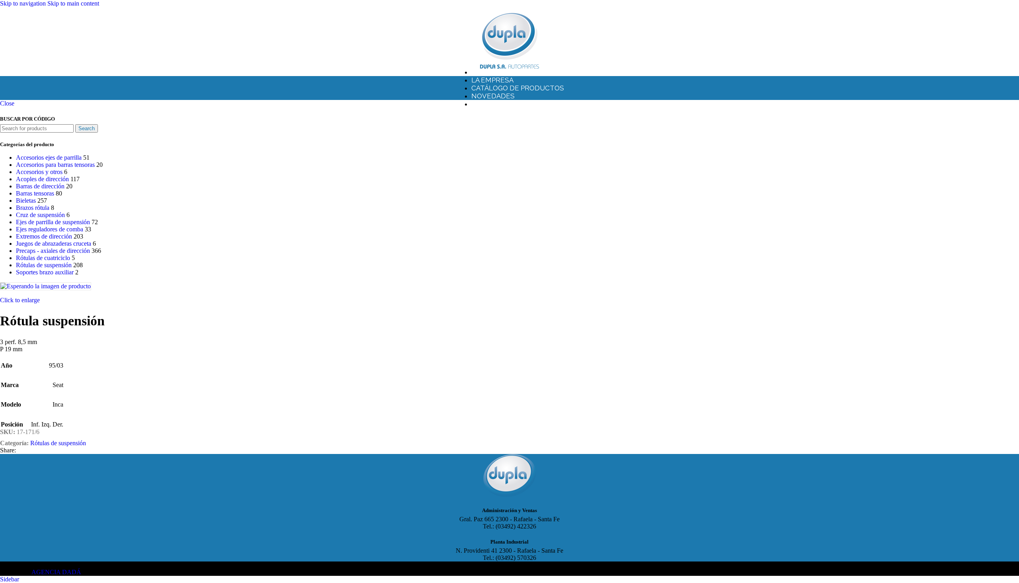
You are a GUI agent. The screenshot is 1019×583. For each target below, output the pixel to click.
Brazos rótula (32, 207)
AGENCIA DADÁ (56, 572)
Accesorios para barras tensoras (55, 164)
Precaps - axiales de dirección (53, 250)
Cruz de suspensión (40, 214)
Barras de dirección (40, 186)
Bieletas (26, 200)
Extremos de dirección (44, 236)
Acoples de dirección (42, 179)
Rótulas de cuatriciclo (43, 257)
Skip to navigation (23, 3)
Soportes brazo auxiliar (45, 272)
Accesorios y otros (39, 171)
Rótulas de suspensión (44, 265)
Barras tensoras (35, 193)
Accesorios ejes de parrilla (49, 157)
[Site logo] (509, 68)
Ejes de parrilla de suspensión (53, 222)
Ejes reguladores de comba (49, 229)
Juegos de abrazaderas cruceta (53, 243)
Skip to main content (73, 3)
